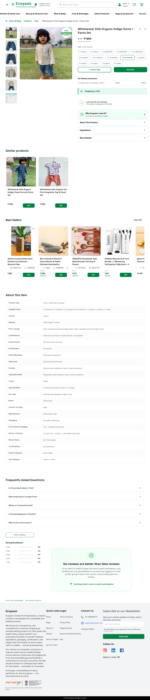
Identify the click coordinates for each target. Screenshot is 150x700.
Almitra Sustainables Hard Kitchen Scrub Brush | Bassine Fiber (20, 261)
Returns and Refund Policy (70, 634)
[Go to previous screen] (7, 5)
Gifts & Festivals (101, 13)
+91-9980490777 (91, 617)
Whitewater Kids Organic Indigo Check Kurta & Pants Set (20, 192)
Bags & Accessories (124, 13)
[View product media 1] (11, 32)
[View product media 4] (11, 72)
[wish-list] (33, 159)
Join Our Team (51, 645)
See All (138, 219)
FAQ (61, 639)
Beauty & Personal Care (37, 13)
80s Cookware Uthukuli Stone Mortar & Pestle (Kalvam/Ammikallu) (51, 261)
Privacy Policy (65, 622)
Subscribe (123, 636)
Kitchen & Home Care (10, 13)
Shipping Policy (66, 628)
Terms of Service (66, 617)
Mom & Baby (60, 13)
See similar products (33, 600)
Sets (36, 21)
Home (48, 617)
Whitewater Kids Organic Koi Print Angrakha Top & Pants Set (53, 192)
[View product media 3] (11, 58)
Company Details (87, 629)
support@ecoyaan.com (94, 623)
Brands (49, 634)
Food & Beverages (80, 13)
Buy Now (130, 69)
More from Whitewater (14, 600)
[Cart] (141, 4)
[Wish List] (134, 4)
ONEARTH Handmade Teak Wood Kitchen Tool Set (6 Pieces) (84, 261)
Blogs (48, 622)
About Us (49, 628)
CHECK (143, 83)
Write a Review (20, 535)
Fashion (28, 21)
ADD (28, 205)
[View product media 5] (11, 85)
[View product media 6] (11, 98)
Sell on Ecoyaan (52, 639)
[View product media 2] (11, 45)
